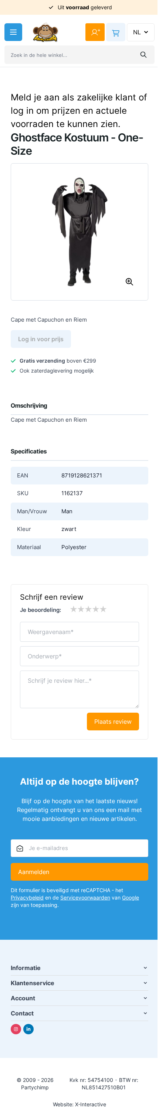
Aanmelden (33, 872)
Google (130, 897)
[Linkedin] (28, 1029)
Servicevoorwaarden (85, 897)
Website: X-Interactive (79, 1104)
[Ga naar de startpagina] (45, 32)
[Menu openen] (13, 32)
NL (137, 32)
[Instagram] (16, 1029)
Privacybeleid (27, 897)
